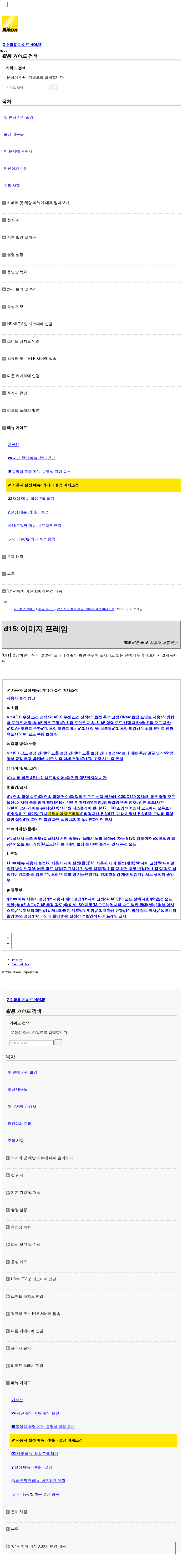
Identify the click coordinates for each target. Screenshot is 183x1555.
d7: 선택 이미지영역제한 (81, 802)
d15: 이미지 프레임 (63, 814)
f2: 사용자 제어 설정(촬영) (68, 863)
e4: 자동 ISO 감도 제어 (132, 838)
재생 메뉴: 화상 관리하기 (31, 498)
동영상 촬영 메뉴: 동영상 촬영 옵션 (39, 471)
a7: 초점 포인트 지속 (77, 722)
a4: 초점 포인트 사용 (143, 717)
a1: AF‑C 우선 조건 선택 (27, 717)
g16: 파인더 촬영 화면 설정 (54, 916)
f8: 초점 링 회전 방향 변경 (123, 868)
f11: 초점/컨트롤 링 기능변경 (67, 874)
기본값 (13, 444)
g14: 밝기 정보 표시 (139, 910)
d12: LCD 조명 (112, 808)
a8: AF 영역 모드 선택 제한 (117, 722)
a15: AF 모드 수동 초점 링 (36, 734)
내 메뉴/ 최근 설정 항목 (31, 539)
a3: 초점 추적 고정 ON (107, 717)
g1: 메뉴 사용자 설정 (26, 899)
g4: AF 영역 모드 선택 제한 (127, 899)
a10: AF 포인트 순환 (24, 728)
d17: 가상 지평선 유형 (126, 814)
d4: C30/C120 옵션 (128, 796)
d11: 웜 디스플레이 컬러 (79, 808)
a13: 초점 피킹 (124, 728)
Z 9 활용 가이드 (24, 609)
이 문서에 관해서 (18, 151)
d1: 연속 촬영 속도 (22, 796)
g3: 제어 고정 (92, 899)
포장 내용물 (14, 134)
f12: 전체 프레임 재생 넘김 (114, 874)
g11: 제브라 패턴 (28, 910)
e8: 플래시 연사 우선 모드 (114, 844)
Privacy (17, 960)
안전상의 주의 (16, 168)
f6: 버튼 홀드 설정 (46, 868)
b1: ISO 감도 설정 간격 (26, 753)
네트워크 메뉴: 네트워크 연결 (34, 525)
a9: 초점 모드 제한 (155, 722)
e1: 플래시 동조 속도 (24, 838)
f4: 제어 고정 (146, 863)
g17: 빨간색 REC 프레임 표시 (101, 916)
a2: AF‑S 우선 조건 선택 (67, 717)
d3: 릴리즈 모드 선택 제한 (90, 796)
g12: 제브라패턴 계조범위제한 (68, 910)
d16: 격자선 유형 (94, 814)
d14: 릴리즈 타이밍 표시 (27, 814)
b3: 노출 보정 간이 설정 (96, 753)
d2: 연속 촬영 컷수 (53, 796)
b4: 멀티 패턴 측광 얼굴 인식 (140, 753)
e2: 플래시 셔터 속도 (58, 838)
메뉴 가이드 (46, 609)
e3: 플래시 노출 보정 (93, 838)
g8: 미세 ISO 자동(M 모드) (84, 905)
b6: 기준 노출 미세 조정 (60, 759)
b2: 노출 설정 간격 (60, 753)
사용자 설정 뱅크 (21, 698)
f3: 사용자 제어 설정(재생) (113, 863)
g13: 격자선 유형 (108, 910)
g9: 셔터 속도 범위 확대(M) (130, 905)
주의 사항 (12, 185)
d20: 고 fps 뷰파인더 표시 (90, 819)
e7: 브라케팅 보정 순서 (73, 844)
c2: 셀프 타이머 (51, 777)
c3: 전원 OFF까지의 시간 (86, 777)
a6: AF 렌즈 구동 (45, 722)
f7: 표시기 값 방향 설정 (81, 868)
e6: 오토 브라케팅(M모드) (32, 844)
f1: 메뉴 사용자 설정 (26, 863)
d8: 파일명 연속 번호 (119, 802)
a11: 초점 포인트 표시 (59, 728)
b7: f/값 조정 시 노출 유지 (101, 759)
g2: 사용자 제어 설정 (63, 899)
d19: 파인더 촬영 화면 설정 (45, 819)
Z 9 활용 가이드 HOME (26, 1000)
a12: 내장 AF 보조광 (95, 728)
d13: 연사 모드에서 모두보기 (148, 808)
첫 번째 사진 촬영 (18, 117)
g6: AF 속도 (24, 905)
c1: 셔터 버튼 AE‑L (22, 777)
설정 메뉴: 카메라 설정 (28, 512)
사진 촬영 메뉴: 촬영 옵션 (32, 458)
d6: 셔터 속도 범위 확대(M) (37, 802)
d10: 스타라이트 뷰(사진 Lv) (35, 808)
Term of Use (20, 964)
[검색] (54, 87)
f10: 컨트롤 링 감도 (26, 874)
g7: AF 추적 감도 (48, 905)
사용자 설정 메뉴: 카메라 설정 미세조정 (43, 485)
